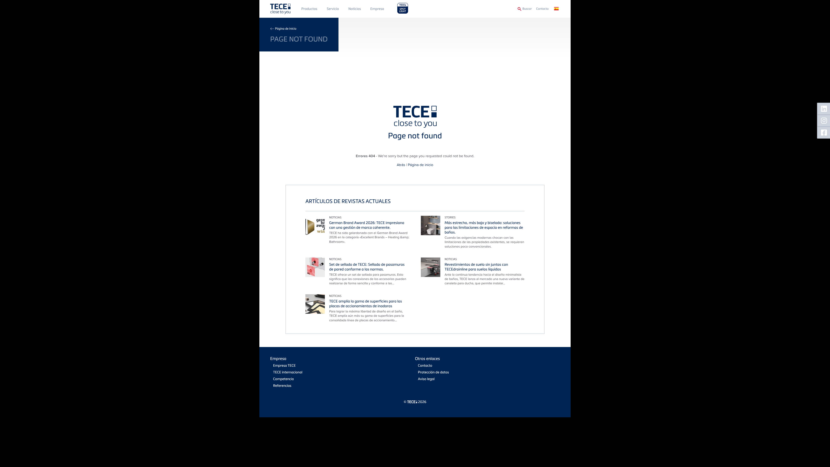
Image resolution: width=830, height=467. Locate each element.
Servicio (333, 8)
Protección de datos (433, 372)
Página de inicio (285, 29)
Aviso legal (426, 378)
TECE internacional (288, 372)
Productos (309, 8)
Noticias (354, 8)
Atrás (401, 164)
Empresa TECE (284, 365)
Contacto (542, 9)
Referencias (282, 385)
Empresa (377, 8)
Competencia (283, 378)
